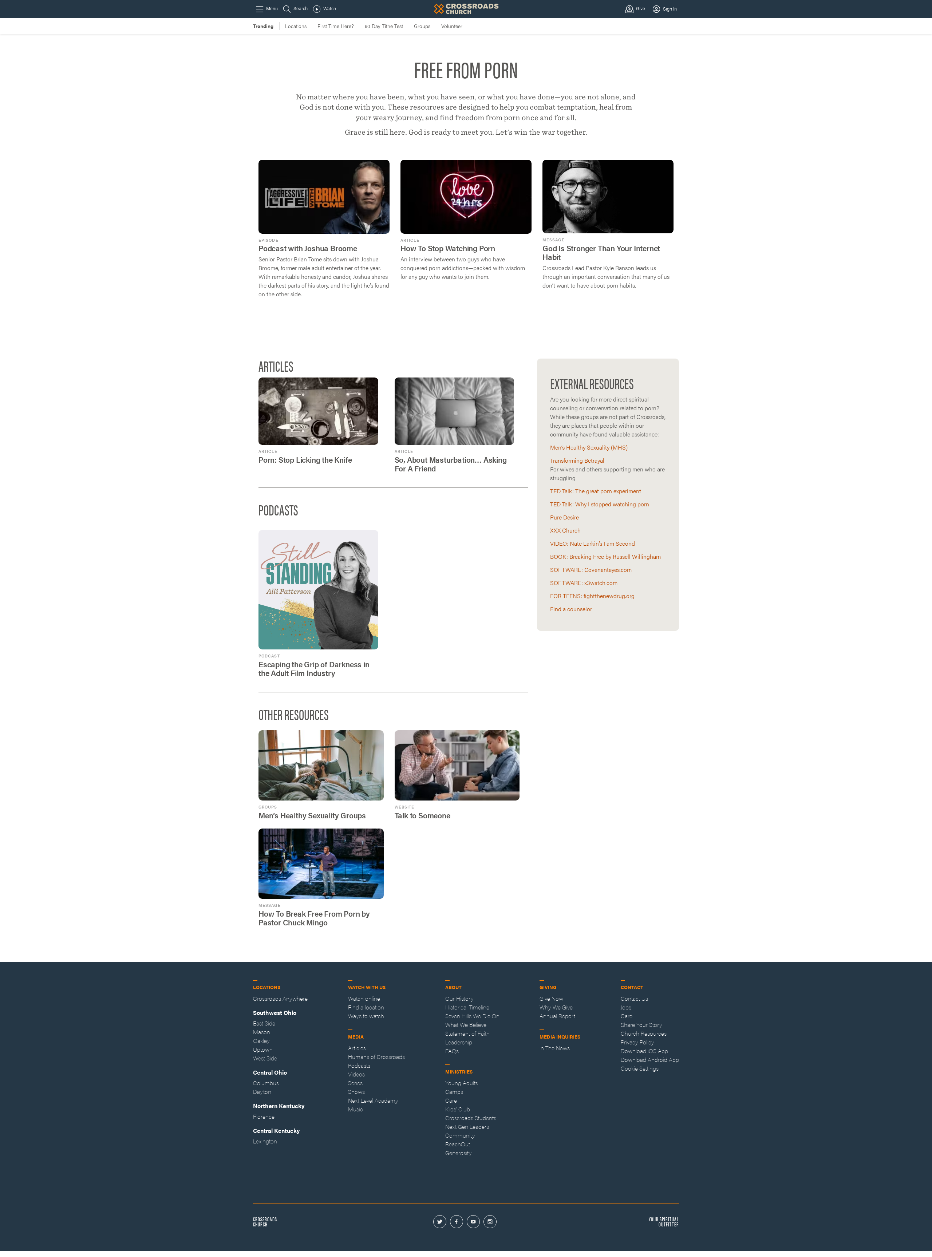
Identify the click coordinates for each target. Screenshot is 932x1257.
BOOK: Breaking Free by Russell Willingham (605, 556)
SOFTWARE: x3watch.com (583, 582)
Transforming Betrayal (577, 460)
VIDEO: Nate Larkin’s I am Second (592, 543)
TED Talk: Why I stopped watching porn (599, 504)
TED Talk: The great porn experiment (595, 491)
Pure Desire (564, 517)
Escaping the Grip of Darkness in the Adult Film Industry (314, 668)
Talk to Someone (422, 815)
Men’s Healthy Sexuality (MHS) (589, 447)
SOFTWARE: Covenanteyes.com (591, 569)
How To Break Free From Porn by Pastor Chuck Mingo (314, 918)
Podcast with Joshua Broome (307, 248)
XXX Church (565, 530)
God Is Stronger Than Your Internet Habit (601, 252)
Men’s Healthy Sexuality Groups (312, 815)
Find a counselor (571, 609)
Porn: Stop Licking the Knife (305, 459)
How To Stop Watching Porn (447, 248)
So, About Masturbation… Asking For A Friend (451, 464)
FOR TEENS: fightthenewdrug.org (592, 596)
